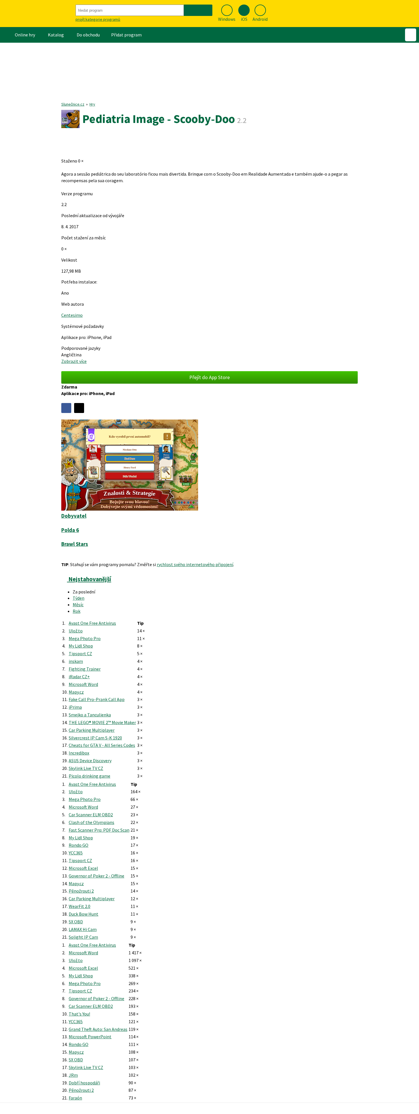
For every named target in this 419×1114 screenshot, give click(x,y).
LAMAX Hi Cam (83, 929)
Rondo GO (78, 845)
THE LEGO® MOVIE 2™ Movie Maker (102, 722)
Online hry (25, 35)
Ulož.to (76, 631)
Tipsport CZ (80, 653)
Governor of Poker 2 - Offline (96, 876)
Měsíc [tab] (78, 604)
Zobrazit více (74, 361)
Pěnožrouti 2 (81, 891)
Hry (92, 104)
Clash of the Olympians (91, 822)
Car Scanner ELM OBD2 (91, 814)
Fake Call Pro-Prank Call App (97, 699)
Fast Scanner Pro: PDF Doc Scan (99, 830)
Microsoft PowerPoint (90, 1036)
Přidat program (126, 35)
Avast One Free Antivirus (92, 623)
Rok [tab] (76, 611)
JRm (73, 1075)
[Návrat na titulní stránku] (37, 13)
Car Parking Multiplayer (92, 730)
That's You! (79, 1014)
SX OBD (76, 921)
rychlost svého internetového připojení (195, 564)
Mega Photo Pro (85, 638)
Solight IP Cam (83, 937)
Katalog (56, 35)
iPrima (75, 707)
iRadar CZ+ (79, 676)
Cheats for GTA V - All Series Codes (102, 745)
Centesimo (72, 315)
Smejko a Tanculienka (90, 715)
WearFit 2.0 (79, 906)
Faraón (75, 1098)
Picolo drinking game (89, 776)
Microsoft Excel (83, 868)
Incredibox (79, 753)
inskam (76, 661)
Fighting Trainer (85, 669)
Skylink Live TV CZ (86, 768)
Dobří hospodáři (84, 1083)
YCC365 (76, 853)
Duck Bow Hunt (83, 914)
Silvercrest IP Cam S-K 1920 (95, 738)
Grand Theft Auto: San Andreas (98, 1029)
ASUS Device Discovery (90, 760)
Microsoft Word (83, 684)
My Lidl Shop (81, 646)
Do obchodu (88, 35)
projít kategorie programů (98, 19)
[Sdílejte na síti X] (79, 408)
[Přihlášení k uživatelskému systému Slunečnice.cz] (410, 34)
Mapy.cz (76, 692)
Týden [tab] (78, 598)
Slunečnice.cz (72, 104)
